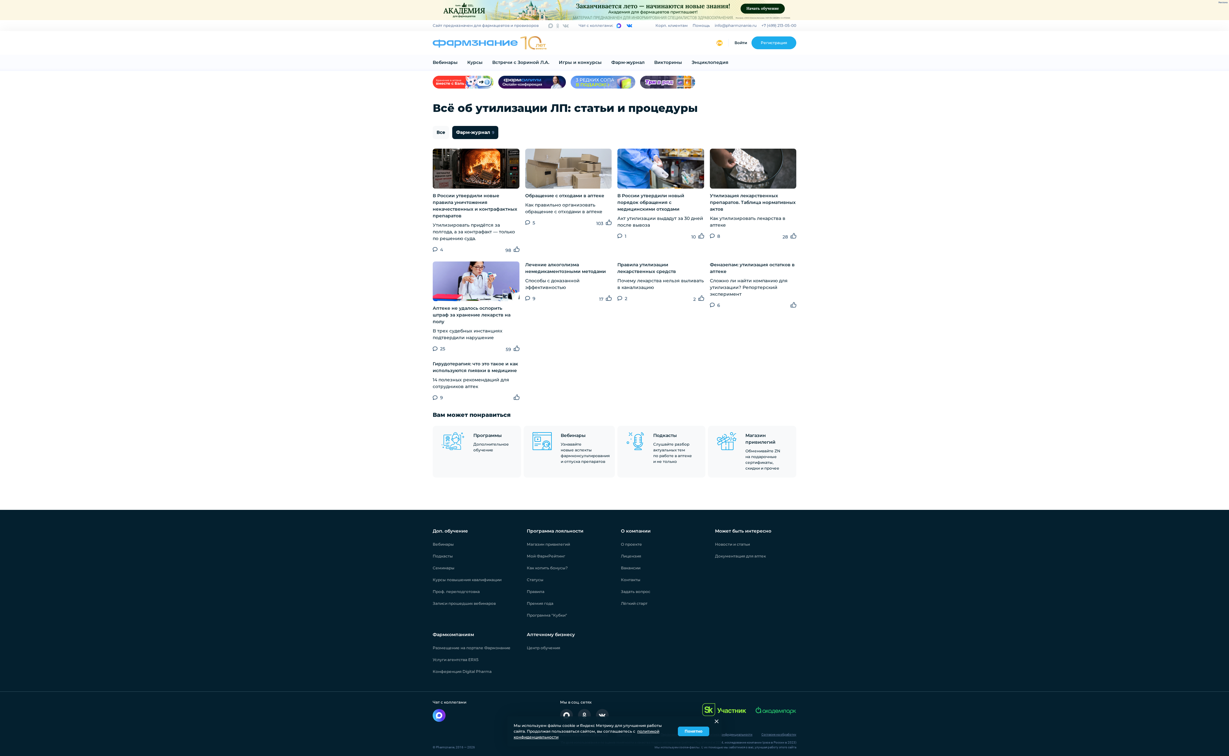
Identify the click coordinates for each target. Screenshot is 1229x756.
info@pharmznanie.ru (736, 25)
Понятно (694, 731)
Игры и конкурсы (580, 62)
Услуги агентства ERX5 (455, 659)
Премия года (540, 603)
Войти (741, 42)
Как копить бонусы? (547, 567)
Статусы (535, 579)
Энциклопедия (710, 62)
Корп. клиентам (671, 25)
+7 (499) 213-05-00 (778, 25)
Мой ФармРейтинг (546, 556)
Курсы (475, 62)
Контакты (630, 579)
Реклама (1223, 2)
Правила (535, 591)
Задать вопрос (635, 591)
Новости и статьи (732, 544)
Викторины (668, 62)
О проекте (631, 544)
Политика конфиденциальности (728, 734)
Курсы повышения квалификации (467, 579)
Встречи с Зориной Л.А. (520, 62)
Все (441, 132)
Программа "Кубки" (547, 615)
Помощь (701, 25)
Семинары (443, 567)
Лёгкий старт (634, 603)
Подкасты (443, 556)
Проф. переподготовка (456, 591)
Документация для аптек (740, 556)
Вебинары (445, 62)
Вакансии (630, 567)
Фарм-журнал (628, 62)
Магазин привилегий (548, 544)
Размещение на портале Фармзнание (471, 647)
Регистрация (774, 42)
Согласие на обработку (778, 734)
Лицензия (631, 556)
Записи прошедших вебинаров (464, 603)
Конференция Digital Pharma (462, 671)
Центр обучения (543, 647)
